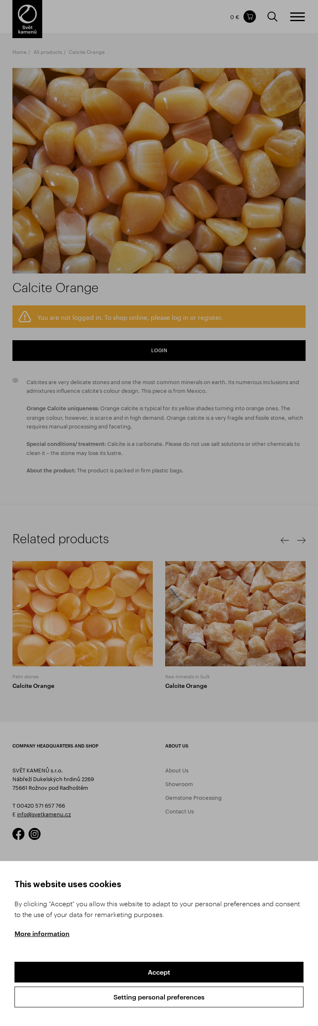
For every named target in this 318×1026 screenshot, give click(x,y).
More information (42, 933)
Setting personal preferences (159, 997)
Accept (159, 972)
